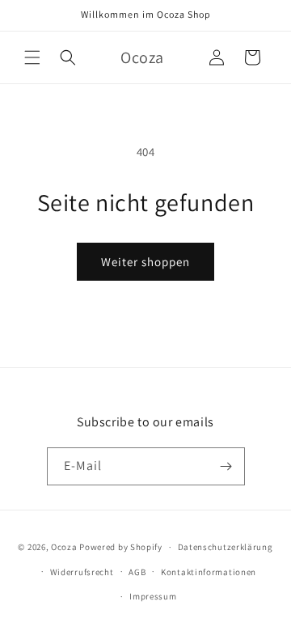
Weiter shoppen (145, 261)
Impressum (152, 596)
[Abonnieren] (226, 466)
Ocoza (64, 547)
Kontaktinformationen (208, 572)
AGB (137, 572)
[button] (32, 57)
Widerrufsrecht (82, 572)
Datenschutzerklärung (225, 547)
